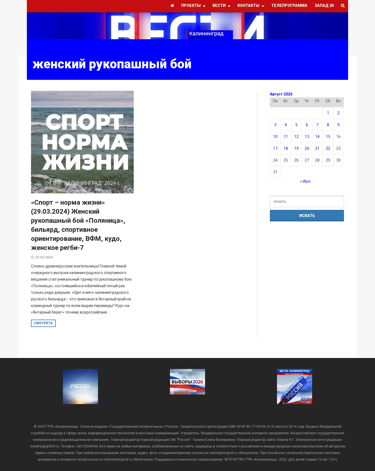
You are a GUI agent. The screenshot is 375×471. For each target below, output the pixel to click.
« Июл (305, 181)
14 (317, 136)
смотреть (43, 323)
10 (275, 136)
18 (286, 148)
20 (307, 148)
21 (317, 148)
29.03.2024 (44, 257)
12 (296, 136)
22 (328, 148)
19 (296, 148)
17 (275, 148)
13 (307, 136)
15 (328, 136)
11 (286, 136)
